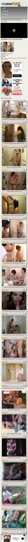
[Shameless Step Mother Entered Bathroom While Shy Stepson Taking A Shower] (14, 220)
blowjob (25, 58)
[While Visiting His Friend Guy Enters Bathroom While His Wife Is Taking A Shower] (14, 244)
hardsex (2, 59)
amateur (19, 58)
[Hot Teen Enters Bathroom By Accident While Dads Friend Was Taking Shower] (14, 124)
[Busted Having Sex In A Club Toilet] (14, 438)
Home (3, 8)
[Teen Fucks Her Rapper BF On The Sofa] (14, 414)
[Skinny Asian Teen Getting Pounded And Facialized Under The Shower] (14, 196)
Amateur (6, 55)
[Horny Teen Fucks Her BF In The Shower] (14, 148)
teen (22, 58)
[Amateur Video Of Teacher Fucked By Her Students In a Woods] (14, 510)
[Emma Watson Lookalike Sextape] (14, 390)
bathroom (12, 58)
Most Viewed (5, 14)
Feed (3, 17)
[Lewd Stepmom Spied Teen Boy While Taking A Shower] (14, 363)
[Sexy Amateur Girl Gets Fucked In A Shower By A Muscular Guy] (14, 315)
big (3, 58)
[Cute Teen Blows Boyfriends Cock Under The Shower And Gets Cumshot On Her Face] (14, 291)
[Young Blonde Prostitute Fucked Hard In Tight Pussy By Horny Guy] (14, 462)
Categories (5, 11)
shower (15, 58)
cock (6, 58)
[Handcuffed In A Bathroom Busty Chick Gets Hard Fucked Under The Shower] (14, 339)
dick (8, 58)
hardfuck (6, 59)
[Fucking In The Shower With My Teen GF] (14, 172)
